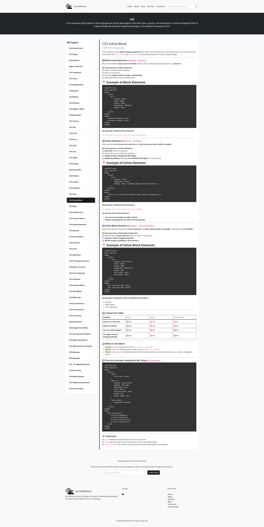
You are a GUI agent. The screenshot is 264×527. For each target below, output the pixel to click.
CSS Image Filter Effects (78, 328)
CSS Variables (74, 358)
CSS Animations (75, 322)
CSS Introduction (76, 48)
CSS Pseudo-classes (77, 218)
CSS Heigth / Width (76, 109)
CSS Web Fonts (75, 297)
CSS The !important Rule (79, 261)
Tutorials (150, 6)
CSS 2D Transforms (76, 303)
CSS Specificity (75, 255)
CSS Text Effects (75, 291)
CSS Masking (74, 352)
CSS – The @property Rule (79, 364)
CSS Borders (74, 91)
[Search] (196, 6)
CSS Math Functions (77, 267)
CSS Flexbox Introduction (79, 382)
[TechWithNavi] (76, 6)
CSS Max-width (75, 170)
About (136, 6)
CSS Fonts (73, 133)
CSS (122, 48)
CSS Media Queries (76, 376)
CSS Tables (73, 158)
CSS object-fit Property (78, 340)
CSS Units (73, 249)
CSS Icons (73, 139)
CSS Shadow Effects (77, 285)
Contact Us (160, 6)
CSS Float (73, 194)
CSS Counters (74, 243)
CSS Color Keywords (77, 273)
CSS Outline (74, 121)
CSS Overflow (74, 188)
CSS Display (73, 164)
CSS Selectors (74, 60)
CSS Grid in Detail (76, 388)
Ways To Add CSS (75, 66)
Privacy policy (173, 507)
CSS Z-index (73, 182)
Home (129, 6)
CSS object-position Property (80, 346)
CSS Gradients (74, 279)
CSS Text (72, 127)
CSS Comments (75, 72)
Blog (143, 6)
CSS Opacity (74, 230)
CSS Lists (72, 151)
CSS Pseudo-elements (77, 224)
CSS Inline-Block (75, 200)
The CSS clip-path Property (80, 334)
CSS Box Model (75, 115)
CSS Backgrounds (76, 85)
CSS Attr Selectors (76, 237)
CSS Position (74, 176)
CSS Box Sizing (75, 370)
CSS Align (73, 206)
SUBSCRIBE (153, 472)
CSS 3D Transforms (76, 309)
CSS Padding (74, 103)
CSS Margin (73, 97)
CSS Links (73, 145)
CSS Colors (73, 78)
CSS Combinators (76, 212)
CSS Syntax (73, 54)
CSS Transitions (75, 316)
